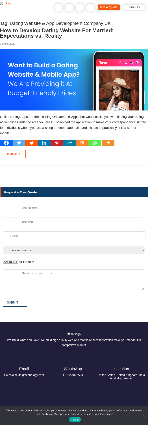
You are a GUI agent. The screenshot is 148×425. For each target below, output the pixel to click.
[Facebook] (6, 143)
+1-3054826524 (73, 372)
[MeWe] (69, 143)
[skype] (80, 7)
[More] (108, 143)
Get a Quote (109, 7)
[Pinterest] (57, 143)
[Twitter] (19, 143)
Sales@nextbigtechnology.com (24, 372)
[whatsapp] (69, 7)
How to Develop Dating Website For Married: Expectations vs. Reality (57, 33)
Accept (75, 419)
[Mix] (82, 143)
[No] (143, 415)
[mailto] (90, 7)
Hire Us (134, 7)
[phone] (58, 7)
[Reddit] (31, 143)
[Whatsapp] (94, 143)
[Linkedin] (44, 143)
